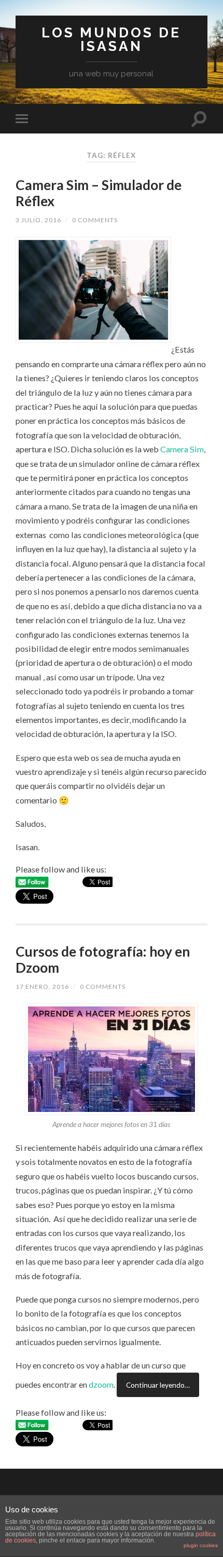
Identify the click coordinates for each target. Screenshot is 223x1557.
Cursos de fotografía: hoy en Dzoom (103, 959)
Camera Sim (182, 449)
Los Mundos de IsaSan (111, 39)
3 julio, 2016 (38, 220)
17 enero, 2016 (42, 986)
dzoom (101, 1380)
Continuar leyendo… (158, 1380)
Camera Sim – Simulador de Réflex (99, 193)
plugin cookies (201, 1545)
